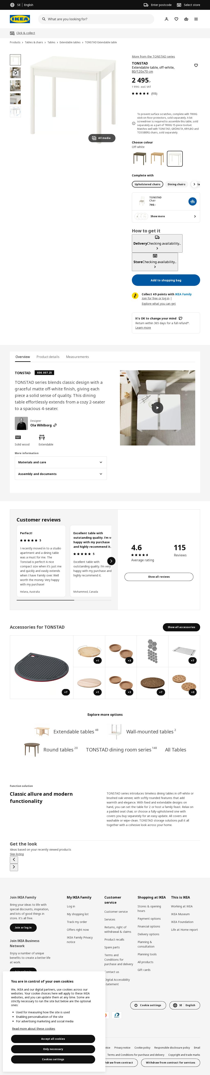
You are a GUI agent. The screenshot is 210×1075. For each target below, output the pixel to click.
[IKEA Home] (20, 19)
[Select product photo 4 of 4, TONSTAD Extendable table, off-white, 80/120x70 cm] (15, 111)
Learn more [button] (143, 328)
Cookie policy (142, 1047)
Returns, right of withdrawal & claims (117, 929)
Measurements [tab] (77, 357)
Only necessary (53, 1049)
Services (109, 919)
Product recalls (114, 939)
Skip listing (17, 854)
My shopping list (78, 914)
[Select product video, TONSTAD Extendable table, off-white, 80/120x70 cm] (15, 72)
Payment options (149, 918)
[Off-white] (175, 159)
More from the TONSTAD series (153, 56)
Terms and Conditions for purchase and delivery (118, 959)
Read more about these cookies (33, 1029)
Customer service (116, 912)
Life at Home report (184, 930)
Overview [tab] (23, 357)
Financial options (149, 926)
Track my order (77, 922)
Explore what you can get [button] (159, 304)
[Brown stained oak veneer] (140, 159)
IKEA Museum (180, 914)
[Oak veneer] (157, 159)
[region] (73, 99)
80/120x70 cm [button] (142, 71)
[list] (64, 561)
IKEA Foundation (182, 922)
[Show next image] (110, 100)
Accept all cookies (53, 1039)
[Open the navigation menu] (196, 19)
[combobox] (95, 19)
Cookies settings (53, 1059)
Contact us (111, 972)
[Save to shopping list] (196, 65)
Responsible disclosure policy (172, 1047)
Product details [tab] (48, 357)
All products (145, 962)
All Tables (175, 749)
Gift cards (144, 970)
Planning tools (147, 954)
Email (197, 1047)
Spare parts (112, 947)
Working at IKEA (182, 906)
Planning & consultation (146, 944)
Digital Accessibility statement (117, 982)
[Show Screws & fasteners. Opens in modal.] (153, 651)
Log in (71, 906)
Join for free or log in (155, 298)
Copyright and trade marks (184, 1055)
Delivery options (148, 934)
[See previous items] (14, 860)
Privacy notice (122, 1047)
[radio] (147, 184)
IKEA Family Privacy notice (80, 939)
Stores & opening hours (149, 908)
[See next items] (194, 184)
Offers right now (78, 930)
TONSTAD (155, 197)
